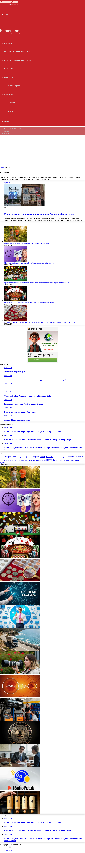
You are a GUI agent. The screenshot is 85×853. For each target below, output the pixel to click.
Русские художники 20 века (18, 60)
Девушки (11, 103)
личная (3, 460)
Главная (3, 167)
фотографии (66, 460)
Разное (10, 111)
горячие (31, 456)
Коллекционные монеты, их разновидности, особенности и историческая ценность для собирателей (39, 322)
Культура (8, 69)
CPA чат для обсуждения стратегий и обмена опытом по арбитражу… (29, 263)
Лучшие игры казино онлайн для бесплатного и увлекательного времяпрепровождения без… (37, 283)
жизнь (49, 456)
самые (22, 460)
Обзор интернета (14, 86)
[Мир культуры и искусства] (9, 4)
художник (77, 460)
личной (8, 460)
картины (71, 456)
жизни (42, 456)
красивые (79, 457)
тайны (26, 460)
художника (5, 462)
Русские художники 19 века (18, 52)
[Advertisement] (42, 150)
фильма (44, 460)
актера (2, 457)
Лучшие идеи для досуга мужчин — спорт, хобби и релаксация (26, 243)
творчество (33, 460)
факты (39, 460)
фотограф (57, 460)
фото (49, 459)
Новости (8, 77)
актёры (19, 457)
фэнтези (71, 460)
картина (64, 457)
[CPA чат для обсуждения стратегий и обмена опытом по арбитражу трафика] (15, 261)
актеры (14, 457)
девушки (36, 457)
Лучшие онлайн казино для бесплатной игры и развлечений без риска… (30, 302)
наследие (14, 460)
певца (18, 460)
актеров (8, 457)
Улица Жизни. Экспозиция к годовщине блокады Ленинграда (39, 214)
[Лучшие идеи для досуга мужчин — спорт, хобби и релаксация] (15, 241)
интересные (57, 457)
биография (25, 457)
